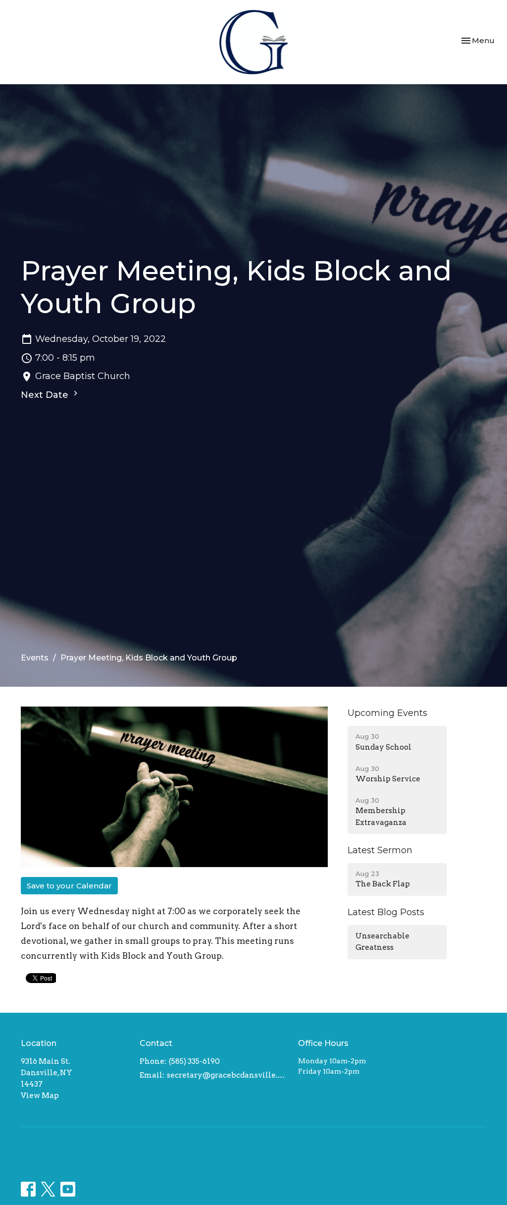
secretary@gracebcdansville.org (227, 1075)
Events (35, 657)
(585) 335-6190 (194, 1061)
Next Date (46, 394)
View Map (40, 1095)
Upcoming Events (387, 713)
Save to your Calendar (69, 885)
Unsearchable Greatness (382, 941)
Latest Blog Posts (386, 912)
